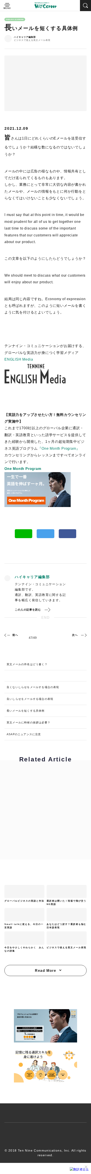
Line (23, 533)
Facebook (67, 533)
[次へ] (83, 635)
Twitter (45, 533)
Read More (45, 970)
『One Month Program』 (59, 448)
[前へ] (7, 635)
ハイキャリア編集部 (25, 37)
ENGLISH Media (18, 359)
